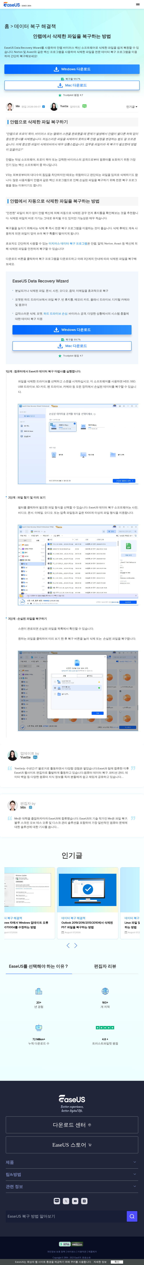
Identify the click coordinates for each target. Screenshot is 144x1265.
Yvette (64, 106)
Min (18, 106)
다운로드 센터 (69, 1125)
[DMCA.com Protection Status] (77, 1245)
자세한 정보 (100, 1262)
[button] (76, 946)
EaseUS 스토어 (69, 1145)
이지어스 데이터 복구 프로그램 (68, 243)
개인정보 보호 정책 (56, 1251)
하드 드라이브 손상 (55, 313)
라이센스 (71, 1251)
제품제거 (92, 1251)
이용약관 (82, 1251)
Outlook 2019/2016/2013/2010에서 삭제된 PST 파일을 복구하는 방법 (87, 925)
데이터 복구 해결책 (35, 26)
